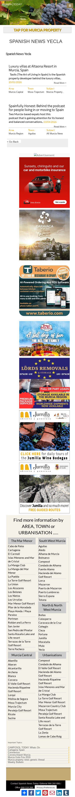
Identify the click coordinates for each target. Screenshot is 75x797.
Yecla (42, 649)
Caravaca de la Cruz (50, 622)
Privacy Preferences (46, 787)
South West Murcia (52, 541)
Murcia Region (16, 133)
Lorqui (11, 695)
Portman (13, 618)
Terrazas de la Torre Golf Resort (19, 643)
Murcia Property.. (55, 92)
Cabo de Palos (16, 546)
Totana (42, 599)
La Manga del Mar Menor (18, 570)
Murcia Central (22, 655)
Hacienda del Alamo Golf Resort (50, 574)
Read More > (60, 83)
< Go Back (12, 141)
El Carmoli (14, 553)
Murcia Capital (16, 92)
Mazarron (44, 584)
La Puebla (13, 576)
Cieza (42, 630)
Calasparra (45, 618)
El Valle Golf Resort (19, 683)
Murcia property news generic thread (26, 760)
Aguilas (32, 133)
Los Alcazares (16, 588)
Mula (41, 645)
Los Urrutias (15, 599)
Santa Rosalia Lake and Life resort (21, 635)
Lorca (42, 580)
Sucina (12, 718)
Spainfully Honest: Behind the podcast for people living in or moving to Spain (37, 108)
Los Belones (15, 591)
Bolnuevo (44, 557)
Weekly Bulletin (16, 762)
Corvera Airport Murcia (19, 755)
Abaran (12, 664)
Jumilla (43, 638)
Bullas (42, 615)
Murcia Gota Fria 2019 (19, 757)
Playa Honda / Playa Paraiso (19, 613)
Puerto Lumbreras (49, 592)
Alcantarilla (14, 668)
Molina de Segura (18, 698)
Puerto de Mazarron (50, 588)
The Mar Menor (21, 541)
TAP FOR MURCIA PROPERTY (37, 30)
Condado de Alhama (50, 565)
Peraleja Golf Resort (19, 710)
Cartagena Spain (16, 750)
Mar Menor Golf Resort (21, 603)
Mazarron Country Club (52, 706)
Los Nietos (14, 595)
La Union (13, 584)
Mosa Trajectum (36, 92)
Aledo (42, 550)
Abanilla (12, 660)
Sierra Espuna (46, 595)
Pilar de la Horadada (19, 607)
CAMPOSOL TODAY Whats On (24, 748)
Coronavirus (14, 752)
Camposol (44, 561)
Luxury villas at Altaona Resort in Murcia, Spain (33, 68)
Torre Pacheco (16, 649)
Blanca (12, 676)
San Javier (14, 626)
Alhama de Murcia (49, 553)
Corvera (12, 679)
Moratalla (44, 641)
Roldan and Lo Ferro (19, 622)
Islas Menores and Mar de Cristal (21, 559)
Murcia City (15, 706)
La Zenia (43, 732)
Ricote (12, 714)
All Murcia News (55, 133)
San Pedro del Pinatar (20, 630)
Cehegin (43, 626)
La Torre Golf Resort (19, 580)
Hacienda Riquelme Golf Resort (19, 689)
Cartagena (14, 550)
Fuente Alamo (46, 569)
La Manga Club (16, 565)
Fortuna (43, 634)
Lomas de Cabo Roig (50, 736)
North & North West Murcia (52, 607)
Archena (13, 672)
